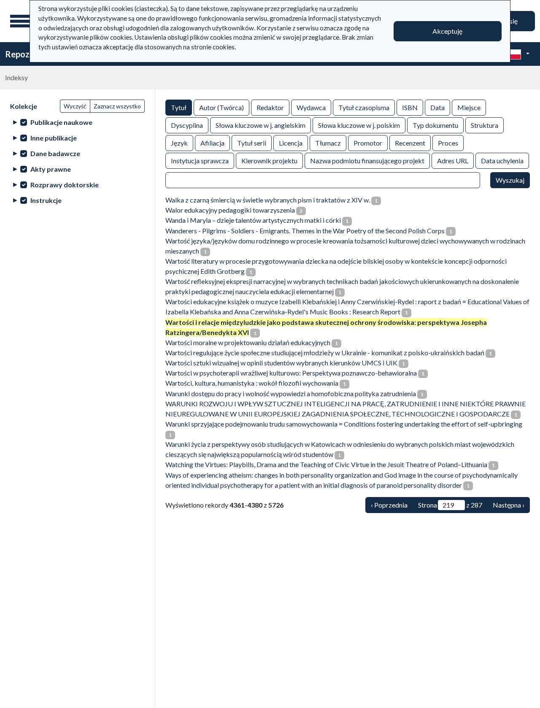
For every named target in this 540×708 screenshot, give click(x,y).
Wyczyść (75, 106)
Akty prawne (50, 169)
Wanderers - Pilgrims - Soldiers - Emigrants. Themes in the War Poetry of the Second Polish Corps (305, 231)
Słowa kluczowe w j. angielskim (260, 125)
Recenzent (410, 143)
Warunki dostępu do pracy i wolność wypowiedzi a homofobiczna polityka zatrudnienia (290, 393)
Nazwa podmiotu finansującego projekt (367, 161)
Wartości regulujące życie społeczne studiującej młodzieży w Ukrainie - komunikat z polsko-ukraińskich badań (324, 353)
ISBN (410, 107)
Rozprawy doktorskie (64, 185)
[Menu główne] (20, 21)
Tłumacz (328, 143)
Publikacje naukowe (61, 122)
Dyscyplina (187, 125)
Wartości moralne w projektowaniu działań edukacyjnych (247, 342)
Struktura (484, 125)
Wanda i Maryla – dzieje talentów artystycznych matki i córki (253, 220)
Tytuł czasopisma (363, 107)
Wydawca (311, 107)
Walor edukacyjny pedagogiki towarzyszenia (230, 210)
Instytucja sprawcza (200, 161)
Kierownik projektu (269, 161)
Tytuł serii (251, 143)
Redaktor (270, 107)
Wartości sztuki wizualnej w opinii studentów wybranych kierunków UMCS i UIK (281, 363)
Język (179, 143)
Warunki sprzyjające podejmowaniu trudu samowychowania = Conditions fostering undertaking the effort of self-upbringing (343, 424)
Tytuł (178, 107)
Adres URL (452, 161)
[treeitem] (77, 122)
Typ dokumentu (435, 125)
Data (437, 107)
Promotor (368, 143)
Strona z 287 (450, 505)
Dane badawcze (55, 153)
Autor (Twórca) (221, 107)
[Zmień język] (517, 54)
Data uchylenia (502, 161)
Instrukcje (46, 200)
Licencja (290, 143)
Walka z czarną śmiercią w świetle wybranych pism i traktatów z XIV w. (267, 200)
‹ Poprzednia (389, 505)
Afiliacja (212, 143)
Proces (448, 143)
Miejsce (469, 107)
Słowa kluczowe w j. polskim (359, 125)
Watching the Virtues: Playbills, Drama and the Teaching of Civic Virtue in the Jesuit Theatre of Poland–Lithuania (326, 464)
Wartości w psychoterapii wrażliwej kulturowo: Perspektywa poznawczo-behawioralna (291, 373)
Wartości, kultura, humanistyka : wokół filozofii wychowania (251, 383)
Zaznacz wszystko (117, 106)
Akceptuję (447, 31)
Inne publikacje (53, 138)
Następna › (508, 505)
